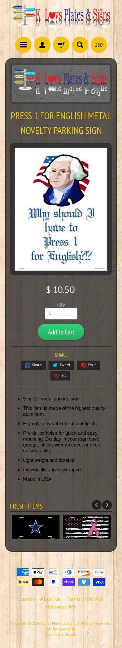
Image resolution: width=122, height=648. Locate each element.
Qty (61, 304)
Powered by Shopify (61, 634)
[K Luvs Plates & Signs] (61, 19)
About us (50, 598)
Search (26, 598)
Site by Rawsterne (61, 629)
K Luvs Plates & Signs (57, 623)
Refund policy (61, 606)
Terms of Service (84, 598)
